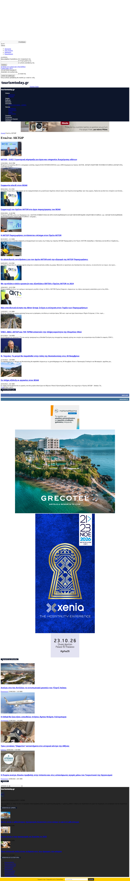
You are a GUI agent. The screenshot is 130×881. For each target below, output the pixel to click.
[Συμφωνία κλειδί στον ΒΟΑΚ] (11, 181)
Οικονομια (11, 95)
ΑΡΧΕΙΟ (3, 786)
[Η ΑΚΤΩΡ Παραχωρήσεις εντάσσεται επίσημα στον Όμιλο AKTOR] (11, 231)
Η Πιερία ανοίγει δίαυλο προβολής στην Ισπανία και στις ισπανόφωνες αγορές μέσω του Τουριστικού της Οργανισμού (56, 775)
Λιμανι (10, 112)
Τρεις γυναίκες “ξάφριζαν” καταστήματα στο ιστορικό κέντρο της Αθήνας (35, 746)
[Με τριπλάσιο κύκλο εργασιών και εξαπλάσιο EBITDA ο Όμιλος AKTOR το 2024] (11, 279)
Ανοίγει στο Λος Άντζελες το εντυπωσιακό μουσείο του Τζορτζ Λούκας (33, 687)
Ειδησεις (7, 93)
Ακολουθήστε (124, 399)
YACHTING (12, 110)
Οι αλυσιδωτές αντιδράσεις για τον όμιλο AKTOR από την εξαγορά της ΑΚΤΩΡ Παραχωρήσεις (44, 259)
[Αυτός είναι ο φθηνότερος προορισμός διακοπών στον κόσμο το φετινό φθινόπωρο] (5, 818)
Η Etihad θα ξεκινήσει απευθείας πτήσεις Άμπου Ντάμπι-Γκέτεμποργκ (33, 717)
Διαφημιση (8, 52)
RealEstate (8, 100)
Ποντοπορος (12, 113)
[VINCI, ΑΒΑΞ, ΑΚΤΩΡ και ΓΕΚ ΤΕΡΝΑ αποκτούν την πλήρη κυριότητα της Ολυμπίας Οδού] (11, 328)
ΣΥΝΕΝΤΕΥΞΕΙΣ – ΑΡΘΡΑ (17, 105)
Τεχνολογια (8, 115)
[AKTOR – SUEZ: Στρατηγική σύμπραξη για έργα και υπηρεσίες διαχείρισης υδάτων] (11, 155)
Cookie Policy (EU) (7, 68)
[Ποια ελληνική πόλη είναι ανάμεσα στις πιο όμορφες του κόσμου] (5, 847)
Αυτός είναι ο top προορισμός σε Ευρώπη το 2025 (24, 836)
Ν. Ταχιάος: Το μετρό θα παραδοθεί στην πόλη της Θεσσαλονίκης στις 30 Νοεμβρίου (40, 356)
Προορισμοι (8, 101)
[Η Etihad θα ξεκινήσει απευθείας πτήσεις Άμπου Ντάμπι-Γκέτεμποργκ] (18, 713)
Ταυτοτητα (8, 49)
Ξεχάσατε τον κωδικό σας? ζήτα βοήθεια (13, 67)
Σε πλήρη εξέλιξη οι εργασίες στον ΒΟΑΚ (20, 380)
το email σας (22, 73)
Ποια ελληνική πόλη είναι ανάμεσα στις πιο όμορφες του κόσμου (31, 851)
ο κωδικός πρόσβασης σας (26, 63)
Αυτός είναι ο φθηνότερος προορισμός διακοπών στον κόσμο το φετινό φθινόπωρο (40, 822)
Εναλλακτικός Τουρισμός (11, 119)
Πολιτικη (11, 96)
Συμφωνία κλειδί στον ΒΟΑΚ (14, 185)
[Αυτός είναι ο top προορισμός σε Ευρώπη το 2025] (5, 832)
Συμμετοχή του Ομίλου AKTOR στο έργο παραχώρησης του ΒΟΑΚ (31, 209)
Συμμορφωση (9, 54)
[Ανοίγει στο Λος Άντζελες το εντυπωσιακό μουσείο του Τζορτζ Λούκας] (18, 684)
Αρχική (3, 133)
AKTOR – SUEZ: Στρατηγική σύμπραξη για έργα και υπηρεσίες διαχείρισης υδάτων (39, 159)
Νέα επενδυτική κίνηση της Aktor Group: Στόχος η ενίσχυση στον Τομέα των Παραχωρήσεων (44, 307)
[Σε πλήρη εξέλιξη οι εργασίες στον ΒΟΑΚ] (11, 376)
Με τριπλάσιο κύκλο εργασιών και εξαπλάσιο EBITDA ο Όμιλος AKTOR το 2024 (37, 283)
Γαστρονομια (8, 117)
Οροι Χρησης (9, 50)
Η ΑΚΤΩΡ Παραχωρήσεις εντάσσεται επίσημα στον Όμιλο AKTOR (31, 235)
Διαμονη (7, 98)
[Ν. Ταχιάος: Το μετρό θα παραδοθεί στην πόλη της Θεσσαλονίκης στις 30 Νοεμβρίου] (11, 352)
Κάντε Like (125, 395)
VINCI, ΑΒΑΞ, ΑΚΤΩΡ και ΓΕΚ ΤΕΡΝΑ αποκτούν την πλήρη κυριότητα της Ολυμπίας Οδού (41, 332)
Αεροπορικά (8, 120)
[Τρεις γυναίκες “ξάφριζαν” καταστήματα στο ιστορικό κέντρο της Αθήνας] (18, 742)
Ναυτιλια (7, 107)
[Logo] (8, 91)
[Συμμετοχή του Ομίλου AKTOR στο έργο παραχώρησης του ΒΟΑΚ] (11, 205)
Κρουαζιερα (12, 108)
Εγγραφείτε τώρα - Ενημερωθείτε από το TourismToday (50, 879)
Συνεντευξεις (8, 103)
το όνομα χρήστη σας (24, 61)
